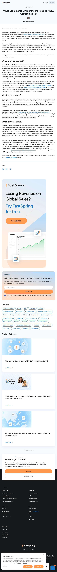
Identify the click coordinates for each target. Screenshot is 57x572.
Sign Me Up (28, 291)
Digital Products (29, 311)
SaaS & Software (42, 321)
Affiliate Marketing (8, 308)
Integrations (31, 490)
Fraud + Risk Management (7, 501)
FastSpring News (15, 315)
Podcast (16, 321)
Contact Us (4, 529)
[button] (43, 2)
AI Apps (19, 308)
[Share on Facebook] (6, 169)
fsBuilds (25, 315)
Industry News (48, 315)
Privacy (19, 563)
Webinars (25, 328)
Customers (31, 516)
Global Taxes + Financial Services (9, 498)
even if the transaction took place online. (40, 85)
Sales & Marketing (8, 325)
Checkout (32, 308)
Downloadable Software (44, 311)
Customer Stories (8, 311)
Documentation (7, 535)
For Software (4, 514)
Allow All (39, 566)
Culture (41, 308)
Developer (19, 311)
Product (24, 321)
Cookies (25, 563)
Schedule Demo (28, 476)
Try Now (28, 471)
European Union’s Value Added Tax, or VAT (23, 150)
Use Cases (6, 328)
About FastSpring (32, 508)
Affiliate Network (33, 498)
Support (36, 325)
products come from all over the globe (35, 87)
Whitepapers (35, 328)
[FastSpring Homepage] (28, 545)
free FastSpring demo (11, 157)
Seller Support (6, 532)
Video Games (16, 328)
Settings (5, 566)
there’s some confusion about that (34, 34)
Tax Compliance (46, 325)
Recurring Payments (33, 493)
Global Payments (35, 315)
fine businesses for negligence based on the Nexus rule (33, 112)
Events (5, 315)
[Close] (43, 554)
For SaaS (4, 508)
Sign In (46, 2)
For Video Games (6, 511)
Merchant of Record (31, 318)
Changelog (6, 537)
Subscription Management (23, 325)
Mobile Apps (44, 318)
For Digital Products (6, 516)
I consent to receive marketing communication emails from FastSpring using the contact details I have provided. (29, 296)
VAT (30, 495)
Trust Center (32, 519)
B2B (25, 308)
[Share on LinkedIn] (3, 169)
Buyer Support (5, 526)
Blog (29, 514)
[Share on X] (10, 169)
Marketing (20, 318)
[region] (23, 561)
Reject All (28, 566)
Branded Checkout (6, 495)
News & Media (7, 321)
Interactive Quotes (8, 318)
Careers (33, 511)
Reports (32, 321)
